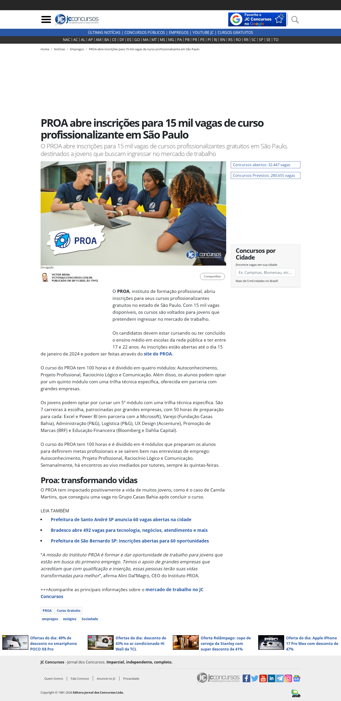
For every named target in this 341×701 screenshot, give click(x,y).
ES (129, 39)
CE (114, 39)
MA (145, 39)
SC (253, 39)
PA (179, 39)
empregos (50, 619)
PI (209, 39)
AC (75, 39)
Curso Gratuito (68, 610)
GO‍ (137, 39)
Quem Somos (53, 678)
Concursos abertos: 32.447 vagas (261, 164)
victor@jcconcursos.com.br (72, 277)
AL (83, 39)
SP (261, 39)
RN (222, 39)
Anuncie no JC (106, 678)
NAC (66, 39)
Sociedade (90, 619)
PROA (47, 610)
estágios (69, 619)
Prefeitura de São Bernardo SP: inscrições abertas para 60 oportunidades (130, 541)
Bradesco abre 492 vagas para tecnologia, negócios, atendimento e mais (129, 530)
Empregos (179, 32)
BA (106, 39)
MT (154, 39)
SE (268, 39)
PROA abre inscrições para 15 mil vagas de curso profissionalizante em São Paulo (144, 49)
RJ (215, 39)
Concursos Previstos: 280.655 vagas (264, 175)
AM (98, 39)
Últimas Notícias (104, 32)
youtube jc (203, 32)
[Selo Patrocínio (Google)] (257, 19)
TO (275, 39)
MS (162, 39)
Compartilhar (212, 276)
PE (202, 39)
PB (187, 39)
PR (195, 39)
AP (90, 39)
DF (121, 39)
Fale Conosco (80, 678)
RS (230, 39)
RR (246, 39)
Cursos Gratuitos (235, 32)
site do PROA (158, 354)
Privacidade (131, 678)
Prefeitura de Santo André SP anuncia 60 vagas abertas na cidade (121, 519)
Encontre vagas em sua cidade (256, 265)
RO (238, 39)
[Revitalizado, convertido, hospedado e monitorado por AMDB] (296, 693)
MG (171, 39)
